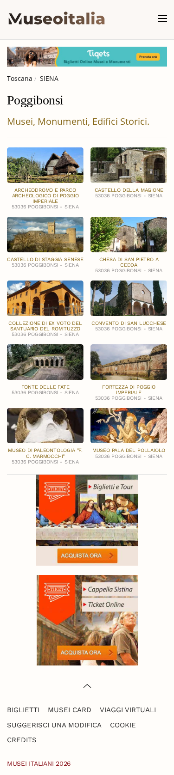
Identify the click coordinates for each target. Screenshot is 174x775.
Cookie (123, 725)
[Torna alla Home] (56, 18)
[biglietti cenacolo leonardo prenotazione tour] (87, 519)
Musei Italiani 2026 (39, 763)
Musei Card (69, 710)
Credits (22, 740)
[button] (162, 18)
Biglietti (23, 710)
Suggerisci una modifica (54, 725)
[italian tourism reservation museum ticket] (87, 57)
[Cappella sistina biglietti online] (87, 619)
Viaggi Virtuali (128, 710)
